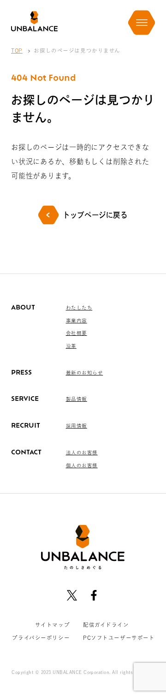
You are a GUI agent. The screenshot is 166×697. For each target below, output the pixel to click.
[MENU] (141, 22)
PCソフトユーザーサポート (119, 637)
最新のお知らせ (84, 372)
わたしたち (79, 307)
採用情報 (76, 425)
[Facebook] (94, 595)
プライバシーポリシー (41, 637)
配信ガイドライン (106, 624)
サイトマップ (52, 624)
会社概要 (76, 333)
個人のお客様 (82, 465)
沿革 (71, 346)
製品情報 (76, 399)
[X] (72, 595)
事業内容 (76, 320)
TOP (17, 50)
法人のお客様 (82, 452)
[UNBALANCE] (34, 21)
